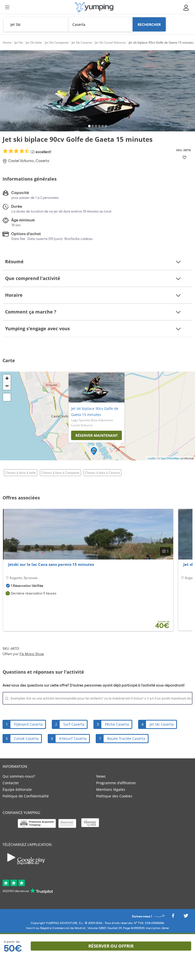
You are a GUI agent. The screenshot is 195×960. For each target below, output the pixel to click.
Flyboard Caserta (28, 724)
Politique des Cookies (114, 796)
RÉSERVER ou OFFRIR (111, 946)
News (101, 776)
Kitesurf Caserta (73, 738)
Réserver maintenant (96, 435)
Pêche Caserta (117, 724)
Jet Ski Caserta (162, 724)
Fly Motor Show (32, 654)
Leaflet (152, 458)
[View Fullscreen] (7, 397)
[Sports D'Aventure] (94, 7)
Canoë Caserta (26, 738)
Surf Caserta (73, 724)
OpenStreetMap (169, 458)
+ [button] (7, 378)
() (40, 152)
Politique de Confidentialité (26, 796)
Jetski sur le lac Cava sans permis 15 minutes (51, 564)
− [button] (7, 386)
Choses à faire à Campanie (60, 472)
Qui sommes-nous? (19, 776)
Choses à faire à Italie (20, 472)
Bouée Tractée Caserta (126, 738)
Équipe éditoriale (17, 789)
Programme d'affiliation (116, 782)
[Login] (186, 8)
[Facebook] (173, 917)
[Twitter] (186, 917)
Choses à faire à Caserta (102, 472)
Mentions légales (110, 789)
